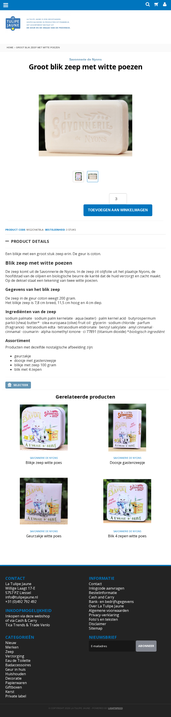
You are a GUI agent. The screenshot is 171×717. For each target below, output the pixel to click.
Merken (11, 647)
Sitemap (95, 628)
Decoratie (13, 678)
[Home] (38, 26)
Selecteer (20, 385)
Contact (95, 583)
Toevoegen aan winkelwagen (118, 210)
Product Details (30, 241)
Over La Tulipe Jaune (106, 606)
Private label (15, 696)
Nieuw (10, 642)
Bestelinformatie (103, 592)
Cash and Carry (101, 597)
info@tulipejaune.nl (21, 597)
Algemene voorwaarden (109, 610)
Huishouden (15, 673)
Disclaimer (97, 623)
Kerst (9, 691)
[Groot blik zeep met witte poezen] (78, 176)
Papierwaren (16, 682)
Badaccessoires (18, 665)
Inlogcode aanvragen (106, 588)
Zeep (9, 651)
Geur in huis (15, 669)
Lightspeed (115, 708)
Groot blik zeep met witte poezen (38, 47)
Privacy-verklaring (104, 614)
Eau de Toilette (18, 660)
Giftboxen (13, 687)
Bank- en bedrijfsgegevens (111, 601)
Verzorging (14, 656)
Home (10, 47)
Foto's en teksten (103, 619)
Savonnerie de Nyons (85, 59)
